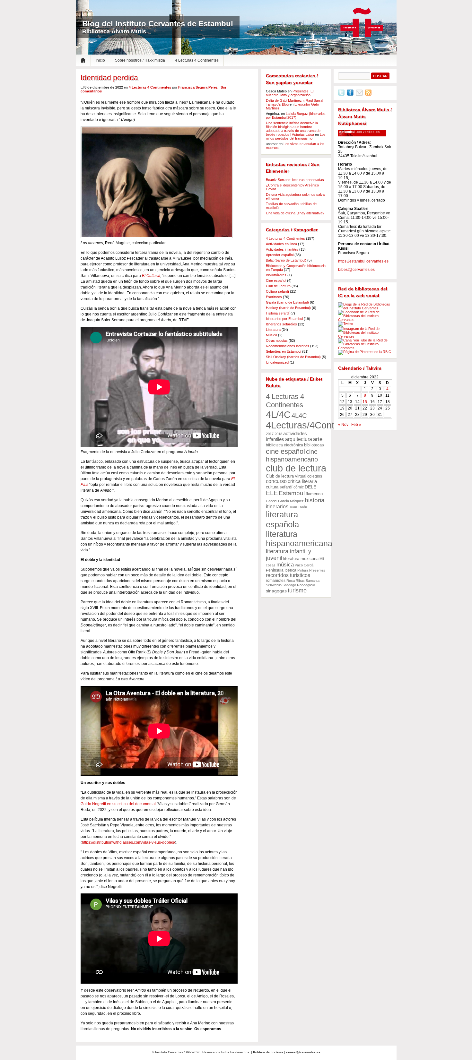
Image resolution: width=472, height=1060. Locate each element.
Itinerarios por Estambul (284, 319)
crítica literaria (302, 481)
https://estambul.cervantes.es (363, 261)
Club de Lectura (278, 286)
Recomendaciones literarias (287, 346)
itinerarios (277, 506)
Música (271, 335)
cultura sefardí (279, 487)
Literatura (273, 330)
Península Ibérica (281, 570)
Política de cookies (268, 1052)
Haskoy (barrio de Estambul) (288, 308)
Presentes (317, 570)
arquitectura (298, 439)
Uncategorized (277, 362)
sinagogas (276, 590)
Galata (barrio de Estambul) (287, 302)
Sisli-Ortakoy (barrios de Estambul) (293, 357)
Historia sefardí (278, 313)
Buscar (380, 76)
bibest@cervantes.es (356, 269)
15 (365, 402)
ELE (272, 492)
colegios (314, 476)
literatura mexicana (301, 558)
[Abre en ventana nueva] (341, 94)
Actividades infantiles (282, 249)
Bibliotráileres (276, 275)
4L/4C (278, 414)
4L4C (299, 415)
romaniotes (275, 580)
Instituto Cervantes (361, 23)
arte (317, 439)
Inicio (100, 60)
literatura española (282, 519)
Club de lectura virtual (286, 476)
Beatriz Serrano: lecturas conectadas (295, 180)
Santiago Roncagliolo (299, 585)
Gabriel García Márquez (285, 501)
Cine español (276, 280)
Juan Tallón (298, 507)
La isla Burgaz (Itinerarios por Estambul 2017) (296, 115)
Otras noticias (277, 340)
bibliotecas (314, 445)
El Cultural (151, 275)
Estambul (292, 492)
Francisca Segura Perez (198, 87)
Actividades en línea (281, 244)
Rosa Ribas (295, 580)
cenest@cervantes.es (303, 1052)
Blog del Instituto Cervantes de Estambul (157, 23)
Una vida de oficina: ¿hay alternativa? (295, 213)
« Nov (343, 424)
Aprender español (279, 255)
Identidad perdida (109, 77)
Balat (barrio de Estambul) (286, 260)
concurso (276, 481)
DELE (310, 486)
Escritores (274, 297)
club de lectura (296, 468)
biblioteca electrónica (284, 445)
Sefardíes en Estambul (283, 351)
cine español (285, 451)
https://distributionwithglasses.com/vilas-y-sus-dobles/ (128, 842)
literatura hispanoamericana (299, 539)
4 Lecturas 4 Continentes (197, 60)
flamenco (314, 493)
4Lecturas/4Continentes (315, 425)
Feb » (356, 424)
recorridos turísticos (288, 575)
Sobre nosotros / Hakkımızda (140, 60)
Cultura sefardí (277, 291)
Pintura (302, 570)
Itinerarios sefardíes (281, 324)
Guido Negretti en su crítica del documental (118, 804)
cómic (298, 487)
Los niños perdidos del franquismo (296, 136)
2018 (278, 434)
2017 (270, 434)
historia (315, 500)
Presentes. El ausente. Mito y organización (289, 93)
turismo (297, 590)
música (285, 565)
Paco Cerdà (304, 565)
